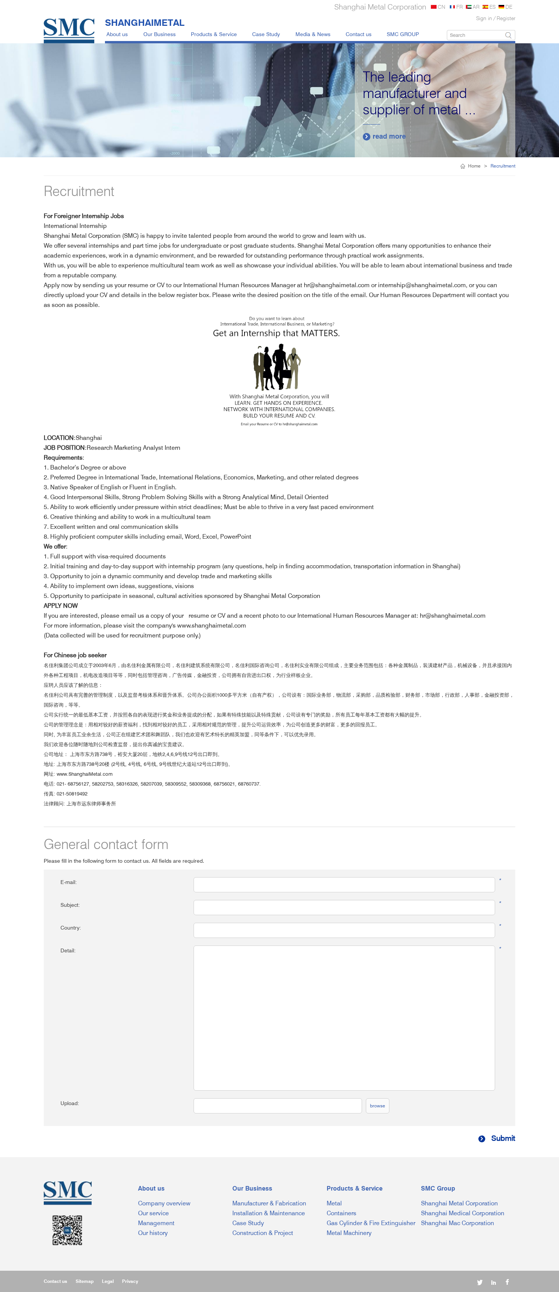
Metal (334, 1203)
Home (474, 166)
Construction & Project (262, 1233)
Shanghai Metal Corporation (459, 1203)
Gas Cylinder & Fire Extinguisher (371, 1223)
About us (117, 34)
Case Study (266, 34)
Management (156, 1223)
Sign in (484, 18)
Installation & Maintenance (268, 1213)
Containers (341, 1213)
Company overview (164, 1203)
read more (385, 136)
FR (459, 6)
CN (441, 6)
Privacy (130, 1281)
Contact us (359, 34)
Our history (153, 1233)
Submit (497, 1138)
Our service (153, 1213)
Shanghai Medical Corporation (462, 1213)
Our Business (159, 34)
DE (508, 6)
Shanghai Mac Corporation (457, 1223)
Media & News (312, 34)
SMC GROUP (403, 34)
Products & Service (214, 34)
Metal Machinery (349, 1233)
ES (492, 6)
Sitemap (85, 1281)
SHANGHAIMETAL (144, 22)
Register (506, 18)
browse (377, 1106)
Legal (108, 1281)
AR (476, 6)
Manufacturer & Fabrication (269, 1203)
